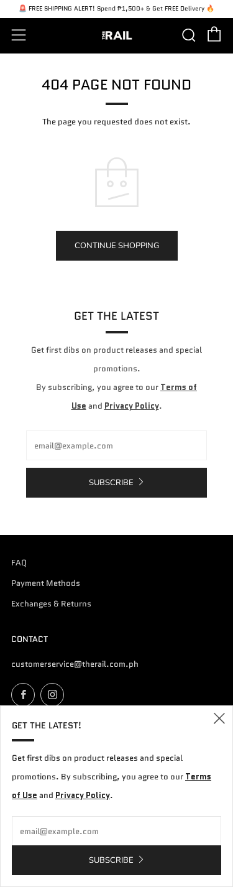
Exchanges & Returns (51, 604)
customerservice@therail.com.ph (75, 664)
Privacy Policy (131, 406)
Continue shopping (117, 245)
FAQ (19, 563)
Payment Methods (45, 583)
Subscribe (111, 482)
